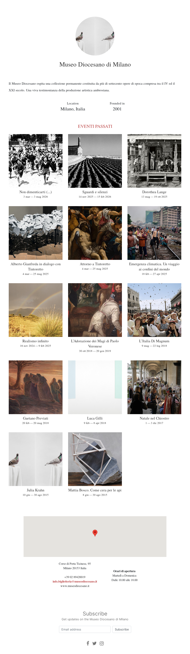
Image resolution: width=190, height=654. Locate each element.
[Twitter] (94, 643)
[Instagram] (101, 643)
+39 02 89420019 (74, 577)
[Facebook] (88, 643)
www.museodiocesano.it (74, 586)
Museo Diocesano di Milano (95, 64)
